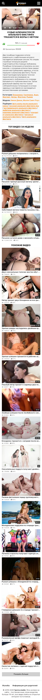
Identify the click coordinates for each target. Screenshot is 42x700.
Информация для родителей (24, 685)
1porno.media (20, 690)
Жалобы (6, 685)
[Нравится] (4, 44)
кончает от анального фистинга (20, 113)
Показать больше (21, 674)
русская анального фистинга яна (24, 106)
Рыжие (30, 97)
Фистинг (6, 97)
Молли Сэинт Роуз (31, 100)
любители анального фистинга (16, 110)
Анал (36, 95)
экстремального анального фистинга (20, 108)
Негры (14, 97)
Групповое (28, 95)
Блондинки (18, 95)
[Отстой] (38, 44)
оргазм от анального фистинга (18, 116)
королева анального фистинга (16, 112)
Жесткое (22, 97)
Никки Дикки (16, 100)
